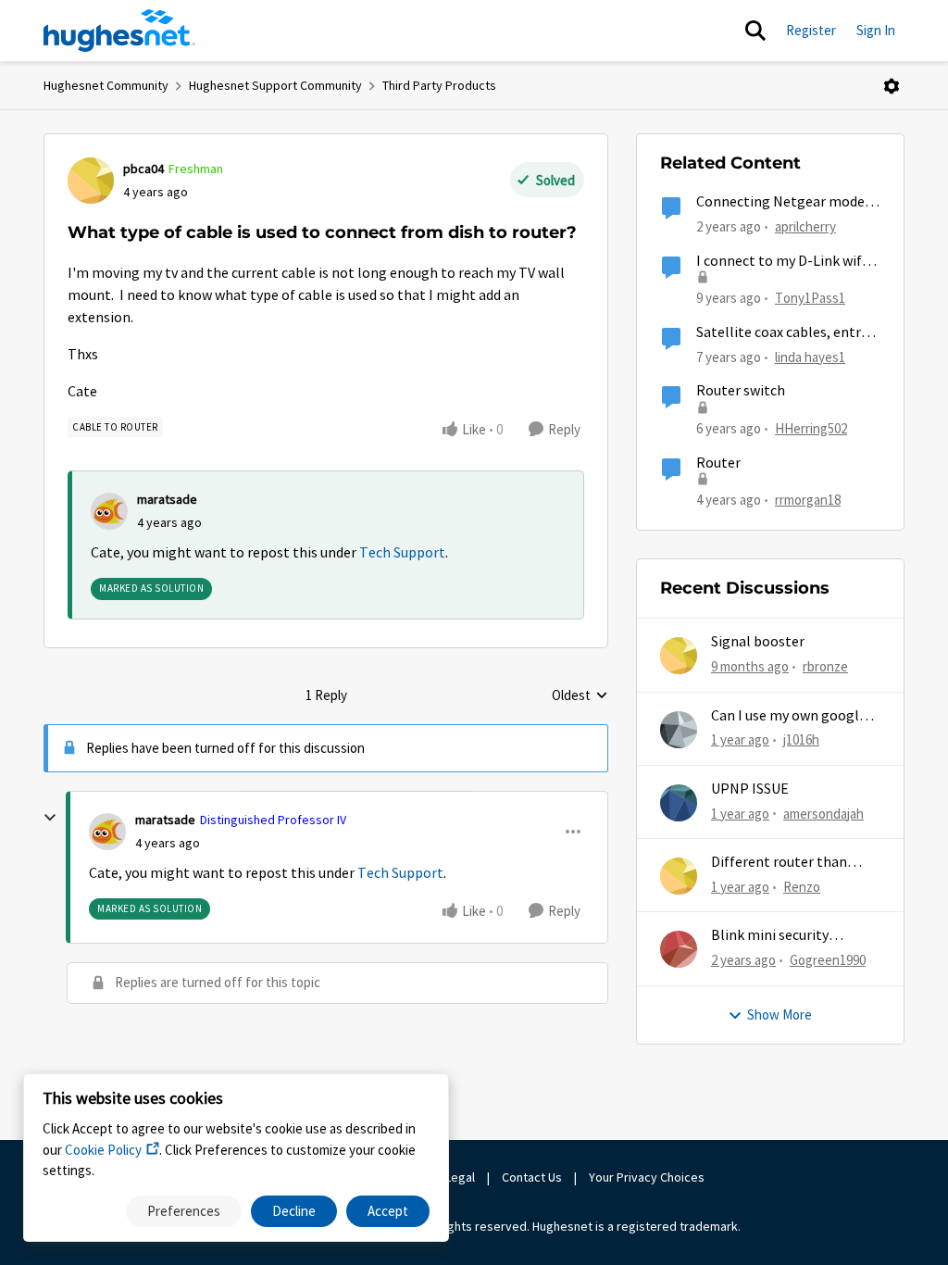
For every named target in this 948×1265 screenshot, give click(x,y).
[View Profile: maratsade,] (109, 511)
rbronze (825, 666)
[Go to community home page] (119, 30)
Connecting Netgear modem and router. (787, 202)
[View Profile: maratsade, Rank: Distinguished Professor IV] (107, 831)
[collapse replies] (50, 818)
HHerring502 (811, 428)
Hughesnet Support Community (275, 85)
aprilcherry (805, 226)
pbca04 (143, 168)
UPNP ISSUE (750, 789)
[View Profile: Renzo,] (678, 876)
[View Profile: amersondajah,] (678, 802)
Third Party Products (439, 85)
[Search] (755, 30)
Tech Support (402, 553)
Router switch (740, 391)
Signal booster (758, 641)
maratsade (167, 499)
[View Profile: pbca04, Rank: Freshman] (91, 180)
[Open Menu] (891, 86)
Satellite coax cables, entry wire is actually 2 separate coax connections (781, 333)
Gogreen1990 (828, 960)
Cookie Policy (103, 1150)
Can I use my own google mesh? (789, 716)
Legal (460, 1177)
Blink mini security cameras (770, 936)
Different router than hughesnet (779, 862)
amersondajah (823, 813)
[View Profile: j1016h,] (678, 729)
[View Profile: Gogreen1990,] (678, 949)
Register (811, 30)
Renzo (801, 887)
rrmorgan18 (808, 499)
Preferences (183, 1211)
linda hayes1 (810, 357)
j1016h (801, 739)
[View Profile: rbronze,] (678, 655)
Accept (388, 1211)
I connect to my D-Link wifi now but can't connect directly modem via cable (781, 261)
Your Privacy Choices (648, 1177)
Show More (779, 1014)
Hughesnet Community (106, 85)
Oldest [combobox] (580, 696)
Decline (294, 1211)
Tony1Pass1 (810, 298)
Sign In (875, 30)
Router (718, 463)
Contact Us (532, 1177)
